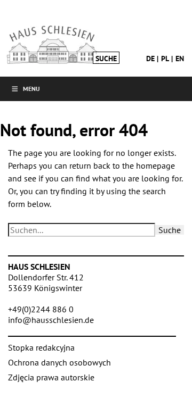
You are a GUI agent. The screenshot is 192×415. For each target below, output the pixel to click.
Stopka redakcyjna (41, 347)
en (179, 58)
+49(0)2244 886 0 (41, 309)
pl (165, 58)
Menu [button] (31, 89)
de (150, 58)
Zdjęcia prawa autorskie (51, 377)
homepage (155, 165)
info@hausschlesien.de (51, 319)
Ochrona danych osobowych (59, 362)
